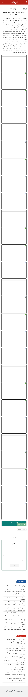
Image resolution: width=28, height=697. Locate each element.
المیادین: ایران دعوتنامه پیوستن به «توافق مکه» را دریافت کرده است (14, 661)
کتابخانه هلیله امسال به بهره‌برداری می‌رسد (16, 678)
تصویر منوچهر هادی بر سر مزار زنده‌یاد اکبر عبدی (15, 610)
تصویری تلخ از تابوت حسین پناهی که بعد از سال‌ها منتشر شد (14, 630)
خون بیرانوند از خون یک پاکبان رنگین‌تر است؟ (15, 648)
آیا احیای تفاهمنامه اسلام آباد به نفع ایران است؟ (15, 650)
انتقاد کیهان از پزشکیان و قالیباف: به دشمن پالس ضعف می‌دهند (15, 657)
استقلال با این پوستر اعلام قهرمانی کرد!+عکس (15, 601)
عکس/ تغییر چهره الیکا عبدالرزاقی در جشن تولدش (14, 591)
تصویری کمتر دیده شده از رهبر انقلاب (17, 646)
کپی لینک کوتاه (21, 524)
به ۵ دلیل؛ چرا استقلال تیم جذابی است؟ (16, 665)
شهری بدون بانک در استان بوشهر (18, 680)
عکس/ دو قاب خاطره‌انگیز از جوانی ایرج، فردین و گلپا (14, 604)
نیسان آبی (19, 529)
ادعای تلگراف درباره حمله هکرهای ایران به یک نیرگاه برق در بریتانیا (15, 642)
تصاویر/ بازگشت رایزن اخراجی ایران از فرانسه (15, 639)
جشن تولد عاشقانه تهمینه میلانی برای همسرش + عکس (14, 619)
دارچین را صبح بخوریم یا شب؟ (18, 667)
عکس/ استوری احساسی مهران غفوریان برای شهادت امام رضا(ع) (14, 598)
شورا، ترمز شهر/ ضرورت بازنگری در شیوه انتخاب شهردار (15, 675)
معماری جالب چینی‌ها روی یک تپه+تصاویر (16, 608)
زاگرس (24, 529)
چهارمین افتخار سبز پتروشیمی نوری (17, 669)
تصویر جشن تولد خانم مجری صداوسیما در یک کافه (15, 594)
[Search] (2, 2)
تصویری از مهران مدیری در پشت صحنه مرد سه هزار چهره (15, 586)
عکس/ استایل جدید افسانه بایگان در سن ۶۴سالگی (14, 627)
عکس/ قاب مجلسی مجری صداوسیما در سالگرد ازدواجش (15, 623)
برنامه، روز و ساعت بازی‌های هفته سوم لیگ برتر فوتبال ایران (15, 653)
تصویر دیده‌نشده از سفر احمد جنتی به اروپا (16, 589)
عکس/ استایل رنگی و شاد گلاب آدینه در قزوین (15, 613)
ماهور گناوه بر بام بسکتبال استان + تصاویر (16, 672)
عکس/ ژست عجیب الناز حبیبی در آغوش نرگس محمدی (15, 615)
